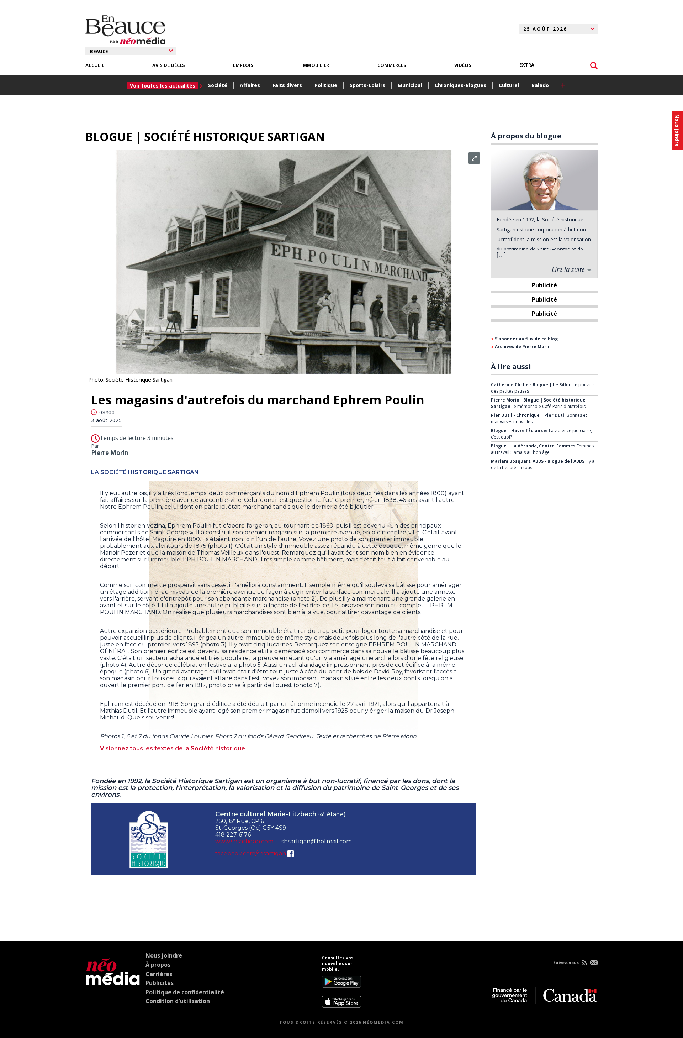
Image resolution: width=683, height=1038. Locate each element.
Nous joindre (163, 955)
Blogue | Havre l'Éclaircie (520, 431)
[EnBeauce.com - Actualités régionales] (125, 29)
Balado (540, 85)
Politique (325, 85)
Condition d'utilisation (177, 1001)
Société (217, 85)
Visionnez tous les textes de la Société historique (172, 748)
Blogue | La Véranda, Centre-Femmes (534, 446)
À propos (157, 965)
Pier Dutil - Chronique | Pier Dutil (529, 415)
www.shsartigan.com (244, 841)
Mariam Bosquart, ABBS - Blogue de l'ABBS (538, 461)
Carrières (158, 974)
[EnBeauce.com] (113, 981)
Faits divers (287, 85)
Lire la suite (569, 269)
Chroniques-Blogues (460, 85)
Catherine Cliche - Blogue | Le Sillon (532, 385)
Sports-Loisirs (367, 85)
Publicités (159, 983)
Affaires (250, 85)
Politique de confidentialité (184, 992)
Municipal (410, 85)
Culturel (509, 85)
